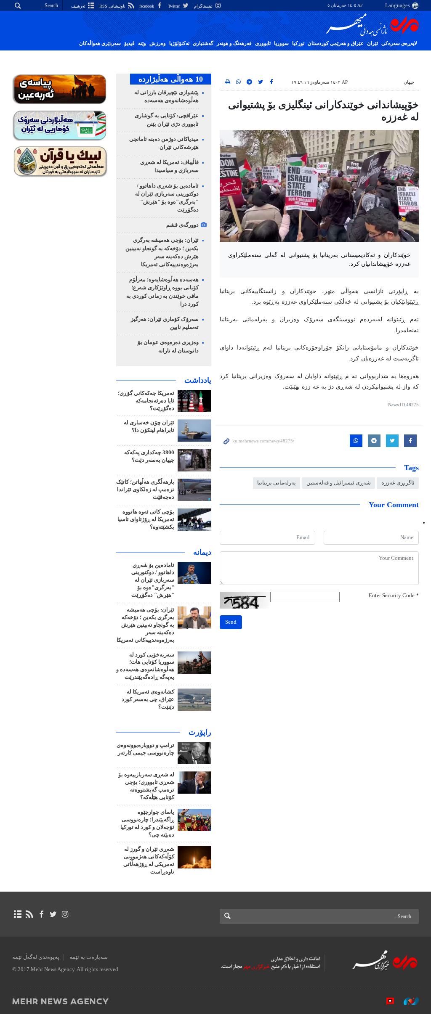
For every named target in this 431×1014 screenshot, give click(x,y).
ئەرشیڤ (79, 6)
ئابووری (263, 43)
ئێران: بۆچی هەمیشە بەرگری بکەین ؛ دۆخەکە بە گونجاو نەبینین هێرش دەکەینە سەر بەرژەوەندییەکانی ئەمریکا (145, 625)
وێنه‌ (142, 43)
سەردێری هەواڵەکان (100, 43)
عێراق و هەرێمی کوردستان (336, 43)
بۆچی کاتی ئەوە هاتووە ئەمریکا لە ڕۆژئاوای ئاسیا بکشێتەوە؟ (145, 519)
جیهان (409, 82)
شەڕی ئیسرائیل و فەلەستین (338, 483)
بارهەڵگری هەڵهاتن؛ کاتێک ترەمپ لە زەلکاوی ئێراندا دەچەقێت (145, 489)
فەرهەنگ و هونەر (234, 43)
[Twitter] (53, 914)
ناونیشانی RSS (113, 6)
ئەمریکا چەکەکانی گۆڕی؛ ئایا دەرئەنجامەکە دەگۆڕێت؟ (146, 400)
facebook (147, 6)
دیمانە (202, 552)
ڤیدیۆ (129, 43)
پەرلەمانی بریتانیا (276, 483)
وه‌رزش (157, 43)
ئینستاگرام (204, 6)
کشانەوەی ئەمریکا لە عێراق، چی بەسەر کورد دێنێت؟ (148, 699)
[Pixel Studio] (386, 1001)
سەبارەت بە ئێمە (88, 957)
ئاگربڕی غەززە (398, 483)
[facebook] (41, 914)
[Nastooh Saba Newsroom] (407, 1001)
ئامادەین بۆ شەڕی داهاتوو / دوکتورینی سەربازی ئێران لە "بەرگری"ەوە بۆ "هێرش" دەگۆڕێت (152, 580)
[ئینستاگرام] (65, 914)
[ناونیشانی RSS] (29, 914)
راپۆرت (200, 732)
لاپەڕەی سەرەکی (399, 43)
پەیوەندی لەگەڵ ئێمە (35, 957)
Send (231, 622)
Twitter (174, 6)
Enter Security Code (394, 595)
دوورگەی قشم (182, 225)
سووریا (281, 43)
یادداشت (197, 380)
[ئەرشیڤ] (17, 914)
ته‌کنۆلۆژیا (179, 43)
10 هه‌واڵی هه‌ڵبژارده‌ (170, 79)
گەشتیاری (203, 43)
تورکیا (298, 43)
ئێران (372, 43)
